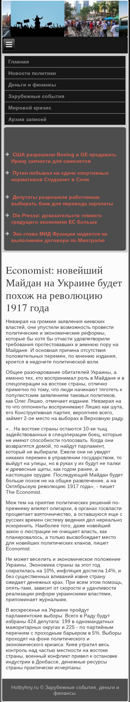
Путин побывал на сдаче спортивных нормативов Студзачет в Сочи (60, 176)
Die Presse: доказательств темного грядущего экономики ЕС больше (56, 219)
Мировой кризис (29, 108)
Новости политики (32, 73)
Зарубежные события (36, 96)
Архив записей (27, 119)
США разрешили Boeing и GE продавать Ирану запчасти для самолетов (64, 158)
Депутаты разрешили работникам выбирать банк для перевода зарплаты (62, 200)
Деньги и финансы (32, 85)
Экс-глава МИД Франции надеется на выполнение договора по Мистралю (59, 237)
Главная (18, 61)
